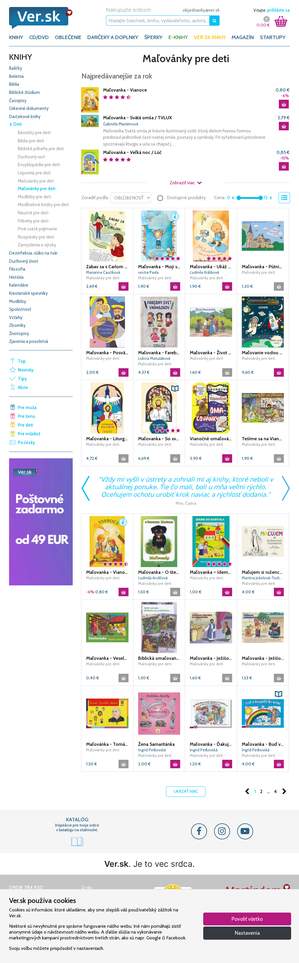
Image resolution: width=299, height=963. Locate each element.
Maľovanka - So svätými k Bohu (159, 438)
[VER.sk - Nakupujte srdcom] (41, 18)
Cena (219, 197)
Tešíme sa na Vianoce (263, 438)
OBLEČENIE (68, 37)
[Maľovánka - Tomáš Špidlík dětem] (107, 713)
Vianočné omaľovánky (211, 438)
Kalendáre (18, 285)
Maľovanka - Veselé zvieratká (107, 658)
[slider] (239, 198)
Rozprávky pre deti (36, 237)
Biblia (14, 84)
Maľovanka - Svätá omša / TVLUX (137, 117)
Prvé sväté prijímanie (37, 228)
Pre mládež (29, 433)
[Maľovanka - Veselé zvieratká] (107, 627)
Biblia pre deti (31, 140)
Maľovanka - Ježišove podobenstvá (263, 658)
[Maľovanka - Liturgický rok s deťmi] (107, 407)
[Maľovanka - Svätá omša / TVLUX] (90, 120)
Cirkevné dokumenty (29, 108)
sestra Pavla (148, 272)
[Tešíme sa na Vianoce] (263, 407)
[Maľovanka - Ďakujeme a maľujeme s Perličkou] (211, 713)
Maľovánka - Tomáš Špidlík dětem (107, 744)
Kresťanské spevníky (28, 293)
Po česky (26, 442)
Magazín (243, 37)
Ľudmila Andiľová (153, 578)
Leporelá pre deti (34, 173)
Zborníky (17, 325)
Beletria (16, 76)
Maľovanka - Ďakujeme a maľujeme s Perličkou (211, 744)
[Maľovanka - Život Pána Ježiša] (211, 321)
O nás (86, 887)
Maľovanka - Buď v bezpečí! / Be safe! (263, 744)
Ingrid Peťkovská (152, 750)
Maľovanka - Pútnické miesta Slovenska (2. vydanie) (263, 266)
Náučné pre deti (33, 212)
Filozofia (17, 269)
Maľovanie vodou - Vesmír (263, 352)
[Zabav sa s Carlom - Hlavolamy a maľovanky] (107, 235)
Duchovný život (23, 261)
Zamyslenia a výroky (37, 245)
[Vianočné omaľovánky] (211, 407)
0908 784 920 (26, 887)
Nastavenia (247, 933)
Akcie (23, 387)
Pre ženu (26, 416)
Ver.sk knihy (210, 37)
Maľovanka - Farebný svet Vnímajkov (159, 352)
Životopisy (19, 333)
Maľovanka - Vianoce (125, 90)
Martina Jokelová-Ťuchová (263, 578)
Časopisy (18, 100)
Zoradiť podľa (94, 197)
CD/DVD (39, 37)
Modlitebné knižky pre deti (43, 204)
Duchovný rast (31, 156)
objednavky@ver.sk (201, 10)
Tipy (22, 378)
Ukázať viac (186, 791)
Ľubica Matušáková (154, 358)
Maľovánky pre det (36, 181)
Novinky (26, 370)
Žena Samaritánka (156, 744)
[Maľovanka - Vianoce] (90, 99)
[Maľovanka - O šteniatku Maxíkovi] (159, 541)
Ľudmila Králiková (204, 272)
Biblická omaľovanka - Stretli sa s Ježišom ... (159, 658)
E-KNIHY (178, 37)
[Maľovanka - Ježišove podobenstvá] (263, 627)
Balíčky (15, 68)
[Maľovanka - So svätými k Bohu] (159, 407)
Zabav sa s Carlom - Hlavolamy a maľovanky (107, 266)
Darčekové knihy (25, 116)
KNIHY (16, 37)
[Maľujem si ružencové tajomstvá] (263, 541)
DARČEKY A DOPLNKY (112, 37)
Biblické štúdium (24, 92)
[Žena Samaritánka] (159, 713)
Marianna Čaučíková (103, 272)
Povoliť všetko (247, 919)
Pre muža (27, 407)
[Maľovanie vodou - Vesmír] (263, 321)
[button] (175, 217)
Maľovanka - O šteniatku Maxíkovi (159, 572)
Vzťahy (15, 317)
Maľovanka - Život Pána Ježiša (211, 352)
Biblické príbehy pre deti (41, 148)
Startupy (272, 37)
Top (22, 361)
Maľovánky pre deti (36, 188)
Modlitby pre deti (34, 196)
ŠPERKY (153, 37)
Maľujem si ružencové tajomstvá (263, 572)
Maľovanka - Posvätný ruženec (107, 352)
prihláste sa (278, 10)
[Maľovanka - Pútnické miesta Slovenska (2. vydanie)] (263, 235)
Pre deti (25, 425)
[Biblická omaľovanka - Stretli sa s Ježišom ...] (159, 627)
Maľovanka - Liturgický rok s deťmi (107, 438)
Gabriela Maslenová (120, 124)
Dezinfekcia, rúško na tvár (33, 253)
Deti (17, 124)
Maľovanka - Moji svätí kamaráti (159, 266)
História (16, 277)
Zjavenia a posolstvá (28, 341)
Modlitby (17, 301)
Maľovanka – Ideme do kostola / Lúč (211, 572)
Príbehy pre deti (33, 221)
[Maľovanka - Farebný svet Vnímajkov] (159, 321)
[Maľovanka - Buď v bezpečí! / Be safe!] (263, 713)
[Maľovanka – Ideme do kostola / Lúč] (211, 541)
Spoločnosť (20, 309)
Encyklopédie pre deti (39, 164)
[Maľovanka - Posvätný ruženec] (107, 321)
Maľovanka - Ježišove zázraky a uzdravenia (211, 658)
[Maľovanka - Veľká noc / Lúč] (90, 161)
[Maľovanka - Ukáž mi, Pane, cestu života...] (211, 235)
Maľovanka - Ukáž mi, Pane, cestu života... (211, 266)
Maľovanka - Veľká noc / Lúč (132, 152)
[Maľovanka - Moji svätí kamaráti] (159, 235)
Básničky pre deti (34, 132)
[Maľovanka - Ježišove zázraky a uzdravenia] (211, 627)
